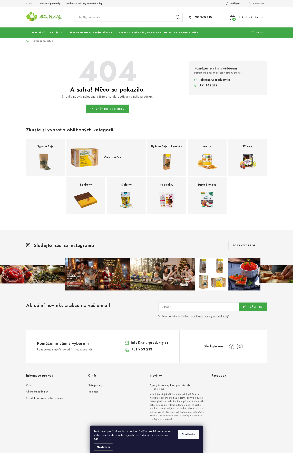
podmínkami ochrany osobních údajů (209, 316)
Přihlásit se (253, 307)
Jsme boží (93, 391)
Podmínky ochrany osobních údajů (84, 3)
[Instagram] (239, 346)
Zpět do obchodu (110, 109)
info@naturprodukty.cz (215, 80)
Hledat (178, 17)
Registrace (258, 3)
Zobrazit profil (245, 245)
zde (96, 439)
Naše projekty (95, 385)
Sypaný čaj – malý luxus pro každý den (170, 385)
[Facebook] (231, 346)
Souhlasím (188, 434)
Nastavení (103, 447)
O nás (29, 3)
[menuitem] (45, 32)
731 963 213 (203, 17)
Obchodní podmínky (49, 3)
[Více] (257, 32)
